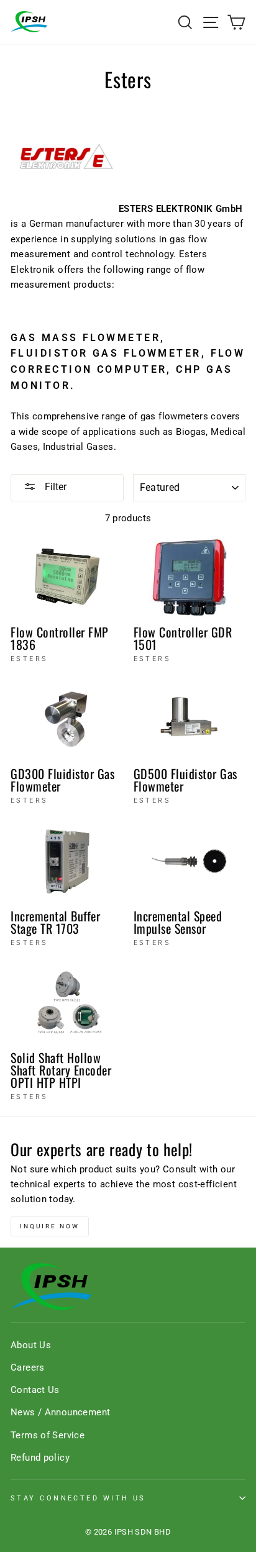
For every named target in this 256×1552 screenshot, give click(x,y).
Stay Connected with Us (78, 1498)
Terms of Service (48, 1435)
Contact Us (35, 1389)
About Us (31, 1345)
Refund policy (40, 1457)
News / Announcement (60, 1412)
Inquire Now (50, 1226)
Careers (28, 1367)
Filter (54, 487)
